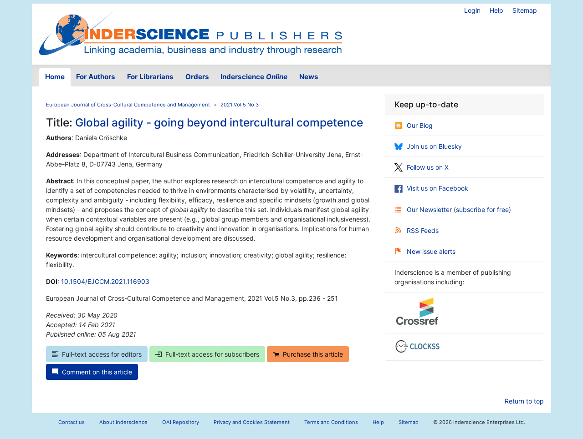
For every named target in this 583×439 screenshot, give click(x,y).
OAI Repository (180, 422)
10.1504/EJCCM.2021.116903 (105, 281)
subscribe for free (482, 209)
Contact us (71, 422)
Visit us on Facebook (437, 188)
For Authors (95, 76)
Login (472, 10)
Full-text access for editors (102, 354)
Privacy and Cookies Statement (252, 422)
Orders (197, 76)
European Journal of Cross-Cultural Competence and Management (128, 104)
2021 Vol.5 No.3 (239, 104)
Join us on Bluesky (434, 146)
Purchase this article (313, 354)
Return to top (524, 401)
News (308, 76)
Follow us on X (428, 167)
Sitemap (524, 10)
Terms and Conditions (331, 422)
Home (55, 76)
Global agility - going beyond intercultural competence (219, 122)
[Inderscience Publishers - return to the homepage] (190, 30)
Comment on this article (97, 372)
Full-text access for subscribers (212, 354)
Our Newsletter (430, 209)
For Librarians (150, 76)
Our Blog (420, 125)
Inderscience (253, 76)
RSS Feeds (423, 230)
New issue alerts (431, 251)
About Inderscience (123, 422)
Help (496, 10)
